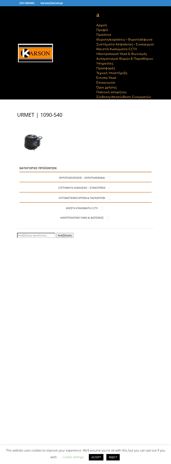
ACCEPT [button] (96, 457)
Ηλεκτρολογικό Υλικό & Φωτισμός (82, 218)
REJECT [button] (113, 457)
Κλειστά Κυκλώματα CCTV (82, 208)
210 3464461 (27, 3)
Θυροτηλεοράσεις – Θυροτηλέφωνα (82, 178)
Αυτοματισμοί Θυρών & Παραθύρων (82, 198)
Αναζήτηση (65, 235)
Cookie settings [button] (73, 457)
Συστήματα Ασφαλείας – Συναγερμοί (81, 188)
